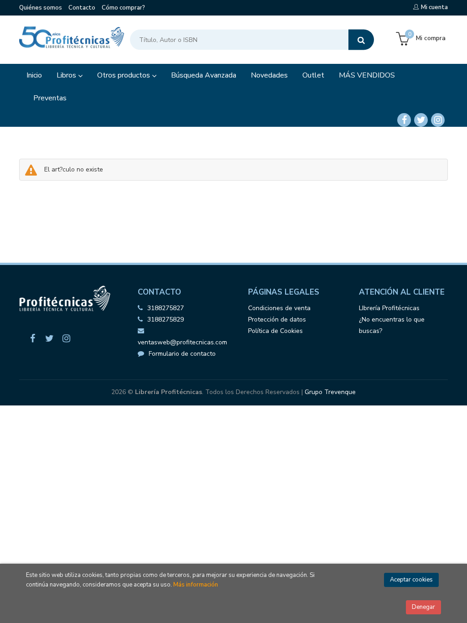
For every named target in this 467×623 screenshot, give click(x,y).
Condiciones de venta (279, 308)
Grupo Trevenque (330, 392)
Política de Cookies (275, 331)
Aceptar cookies (411, 580)
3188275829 (165, 319)
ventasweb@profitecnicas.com (182, 342)
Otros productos (124, 75)
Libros (67, 75)
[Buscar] (361, 40)
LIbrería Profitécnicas (389, 308)
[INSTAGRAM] (438, 120)
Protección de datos (277, 319)
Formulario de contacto (182, 353)
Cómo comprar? (123, 8)
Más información (195, 585)
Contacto (81, 8)
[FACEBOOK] (404, 120)
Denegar (423, 607)
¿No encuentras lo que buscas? (392, 325)
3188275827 (165, 308)
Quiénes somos (40, 8)
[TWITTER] (421, 120)
